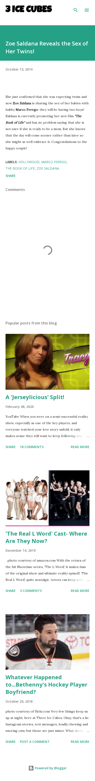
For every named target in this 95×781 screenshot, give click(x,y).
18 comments (32, 447)
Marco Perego (54, 162)
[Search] (75, 8)
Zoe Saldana (48, 168)
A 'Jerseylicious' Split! (35, 397)
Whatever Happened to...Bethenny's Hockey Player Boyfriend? (46, 684)
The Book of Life (20, 168)
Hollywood (28, 162)
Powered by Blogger (50, 768)
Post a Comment (35, 741)
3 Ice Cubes (29, 10)
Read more (80, 447)
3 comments (31, 590)
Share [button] (11, 175)
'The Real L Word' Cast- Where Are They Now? (46, 537)
